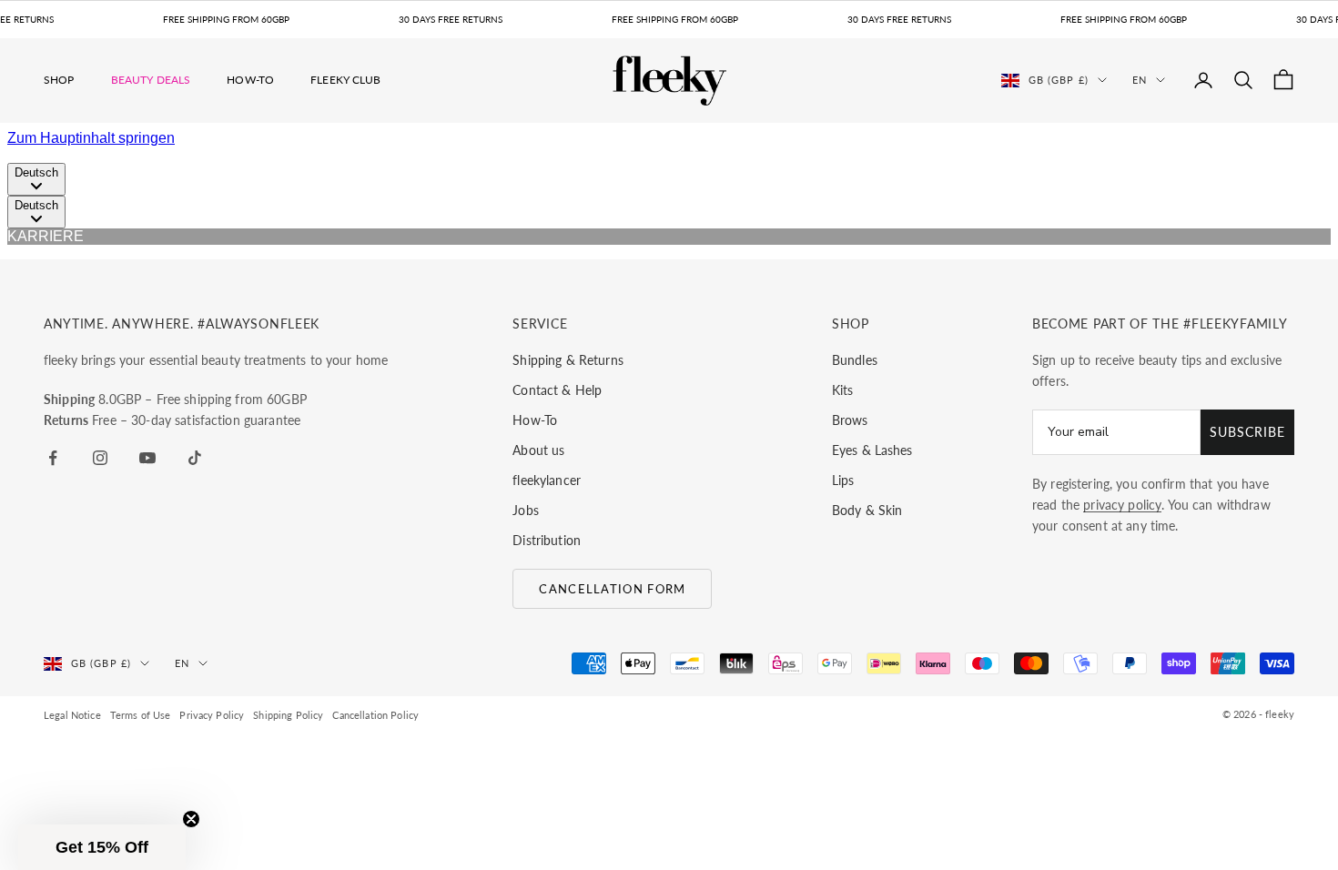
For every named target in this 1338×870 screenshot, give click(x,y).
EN (1139, 80)
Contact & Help (557, 390)
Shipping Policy (288, 715)
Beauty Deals (151, 79)
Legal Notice (72, 715)
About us (538, 450)
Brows (850, 420)
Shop (59, 79)
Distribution (546, 540)
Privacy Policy (211, 715)
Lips (843, 480)
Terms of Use (140, 715)
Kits (843, 390)
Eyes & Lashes (872, 450)
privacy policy (1122, 504)
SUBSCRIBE (1247, 432)
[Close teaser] (191, 819)
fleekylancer (546, 480)
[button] (102, 847)
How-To (250, 79)
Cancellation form (612, 589)
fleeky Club (345, 79)
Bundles (854, 360)
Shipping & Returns (567, 360)
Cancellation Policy (375, 715)
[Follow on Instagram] (100, 458)
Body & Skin (867, 510)
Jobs (525, 510)
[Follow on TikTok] (195, 458)
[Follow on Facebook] (53, 458)
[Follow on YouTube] (147, 458)
